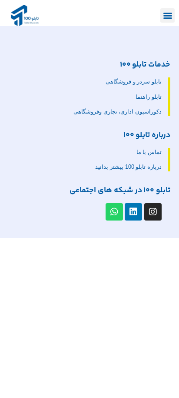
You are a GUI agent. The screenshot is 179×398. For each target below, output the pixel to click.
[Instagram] (153, 212)
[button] (167, 15)
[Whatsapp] (114, 212)
